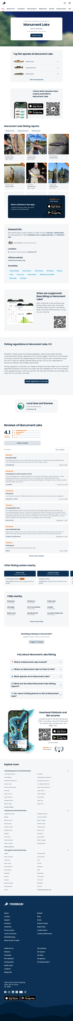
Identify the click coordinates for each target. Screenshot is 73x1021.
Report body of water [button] (11, 940)
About (6, 913)
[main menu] (69, 3)
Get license (30, 409)
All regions (41, 952)
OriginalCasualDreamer (13, 536)
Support (7, 920)
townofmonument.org (16, 260)
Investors (7, 923)
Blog (39, 916)
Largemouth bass (23, 131)
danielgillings (10, 465)
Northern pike (36, 131)
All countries (41, 948)
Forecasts (7, 955)
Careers (7, 916)
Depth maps (8, 965)
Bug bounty (41, 927)
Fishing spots (8, 962)
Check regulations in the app (36, 381)
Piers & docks (27, 271)
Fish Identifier (9, 958)
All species (41, 958)
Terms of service (10, 933)
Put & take (23, 278)
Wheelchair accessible (47, 274)
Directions (31, 252)
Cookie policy (42, 930)
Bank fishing (39, 271)
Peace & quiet (32, 274)
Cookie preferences (44, 933)
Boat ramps (13, 278)
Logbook (7, 969)
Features (7, 952)
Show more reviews (36, 556)
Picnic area (20, 274)
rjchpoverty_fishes (12, 499)
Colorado (32, 28)
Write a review (22, 443)
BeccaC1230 (9, 520)
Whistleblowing (9, 937)
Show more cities (36, 621)
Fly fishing (50, 271)
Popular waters (42, 923)
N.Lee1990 (9, 484)
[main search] (64, 3)
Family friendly (14, 271)
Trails (11, 274)
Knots (39, 920)
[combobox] (55, 449)
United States (39, 28)
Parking (59, 271)
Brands (39, 913)
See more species (36, 79)
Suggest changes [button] (36, 642)
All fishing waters (43, 962)
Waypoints (8, 972)
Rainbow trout (10, 131)
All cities (40, 955)
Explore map (36, 35)
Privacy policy (9, 930)
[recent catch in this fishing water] (14, 147)
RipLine (8, 551)
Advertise (7, 927)
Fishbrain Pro (8, 948)
